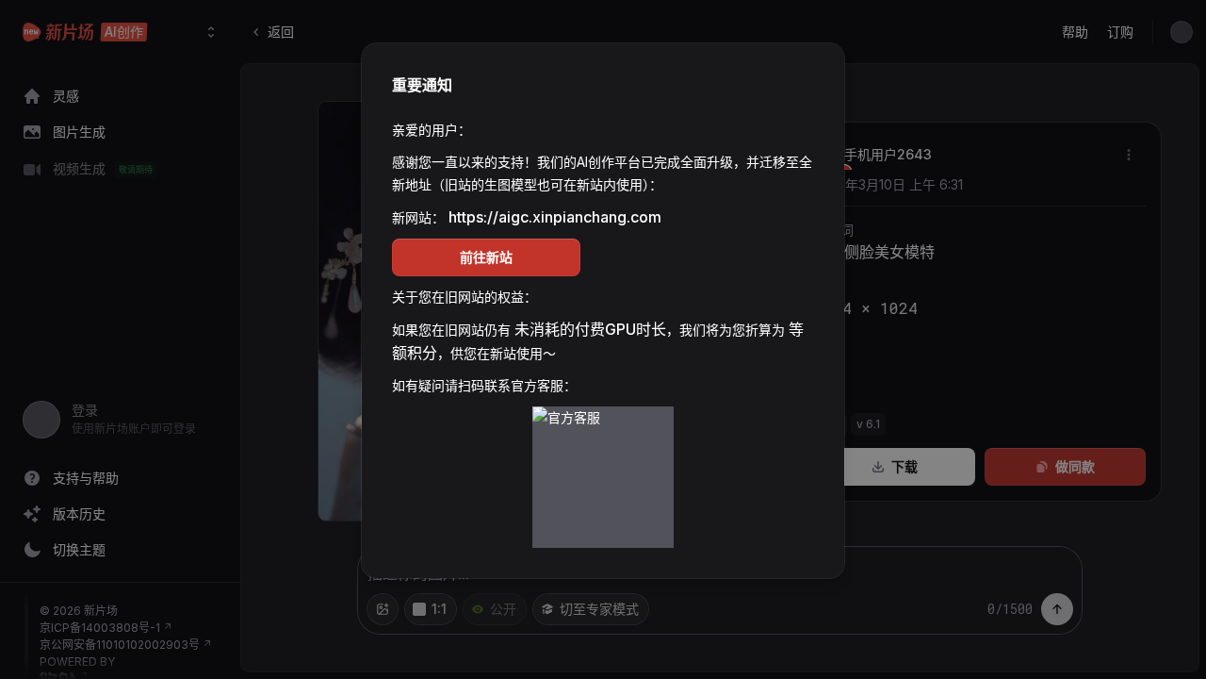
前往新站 (486, 257)
